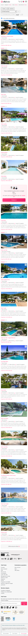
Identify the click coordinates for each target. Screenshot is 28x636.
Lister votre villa (4, 574)
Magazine (3, 579)
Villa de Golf (4, 532)
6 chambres (4, 223)
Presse (2, 580)
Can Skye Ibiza (4, 361)
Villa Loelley (4, 124)
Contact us (14, 200)
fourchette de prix (6, 14)
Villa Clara (3, 94)
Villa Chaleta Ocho (5, 279)
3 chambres (4, 97)
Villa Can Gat (4, 250)
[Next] (25, 27)
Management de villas (5, 576)
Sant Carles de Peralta (6, 251)
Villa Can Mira (4, 447)
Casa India (3, 390)
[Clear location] (15, 11)
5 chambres (4, 155)
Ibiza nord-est (4, 67)
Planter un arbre (4, 577)
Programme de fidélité (5, 581)
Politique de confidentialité (6, 591)
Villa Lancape (4, 66)
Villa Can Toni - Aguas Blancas (8, 337)
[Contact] (19, 1)
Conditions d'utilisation (5, 590)
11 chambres (4, 364)
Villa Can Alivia (4, 418)
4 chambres (4, 39)
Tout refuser (14, 633)
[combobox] (9, 11)
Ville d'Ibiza (17, 570)
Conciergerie (3, 573)
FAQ (2, 570)
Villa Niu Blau (4, 152)
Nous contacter (4, 568)
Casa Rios (3, 220)
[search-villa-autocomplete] (21, 1)
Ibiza (16, 568)
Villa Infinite (3, 176)
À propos (3, 567)
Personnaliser (6, 633)
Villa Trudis (3, 308)
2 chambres (4, 506)
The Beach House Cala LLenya (8, 475)
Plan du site (3, 571)
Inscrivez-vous (24, 603)
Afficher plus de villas (14, 546)
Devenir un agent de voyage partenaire (7, 584)
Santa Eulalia (4, 37)
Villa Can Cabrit (4, 503)
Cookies (2, 593)
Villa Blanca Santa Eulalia (7, 36)
